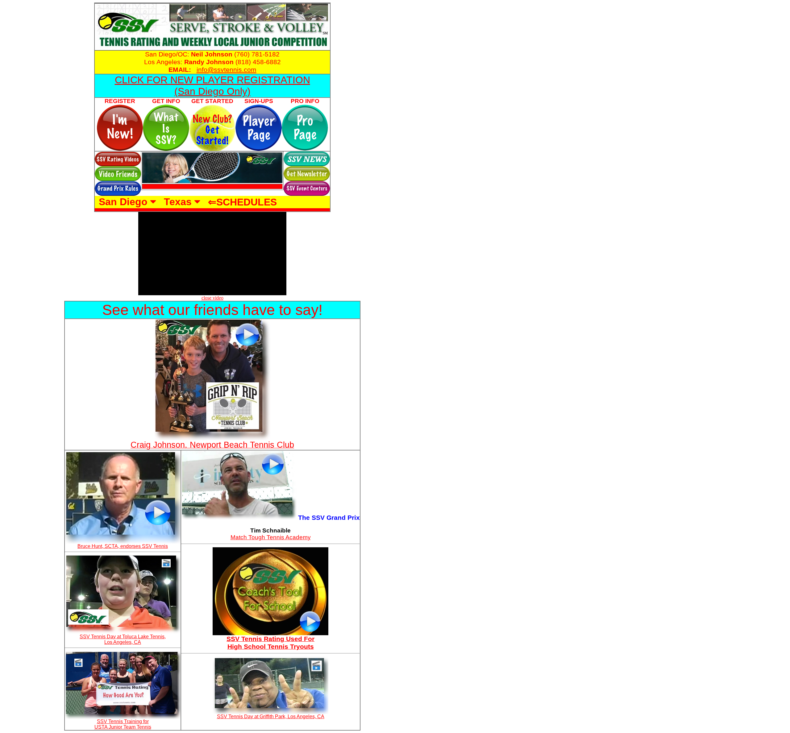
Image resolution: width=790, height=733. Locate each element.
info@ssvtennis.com (226, 69)
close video (212, 297)
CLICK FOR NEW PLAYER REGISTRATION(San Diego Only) (212, 85)
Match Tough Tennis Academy (271, 537)
